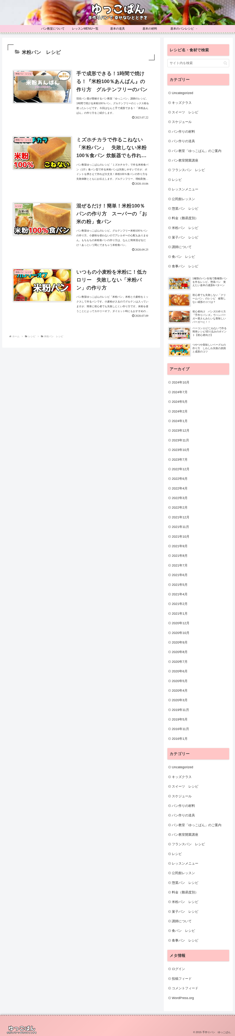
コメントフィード (185, 988)
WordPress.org (183, 998)
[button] (225, 63)
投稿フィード (182, 979)
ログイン (178, 969)
